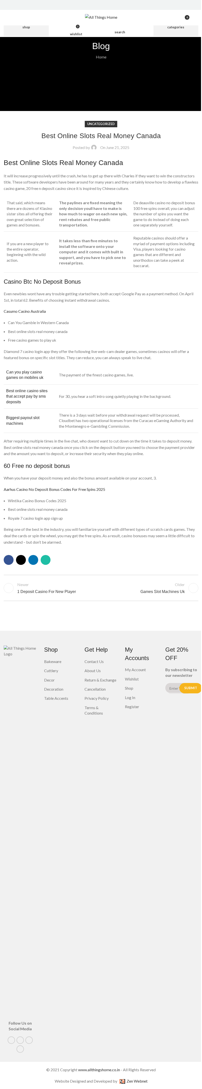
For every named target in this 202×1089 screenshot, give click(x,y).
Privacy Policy (96, 698)
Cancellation (95, 689)
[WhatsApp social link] (45, 560)
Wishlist (132, 679)
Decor (49, 680)
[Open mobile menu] (5, 17)
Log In (130, 697)
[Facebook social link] (91, 5)
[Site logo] (101, 16)
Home (101, 57)
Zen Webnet (136, 1081)
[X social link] (98, 5)
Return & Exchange (100, 680)
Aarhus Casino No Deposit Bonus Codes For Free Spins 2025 (54, 489)
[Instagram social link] (104, 5)
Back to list (101, 588)
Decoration (53, 689)
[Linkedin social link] (110, 5)
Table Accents (56, 698)
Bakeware (52, 661)
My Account (135, 669)
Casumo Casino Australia (25, 311)
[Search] (196, 17)
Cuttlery (51, 670)
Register (132, 706)
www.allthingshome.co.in (99, 1069)
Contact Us (94, 661)
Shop (26, 27)
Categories (175, 27)
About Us (92, 670)
